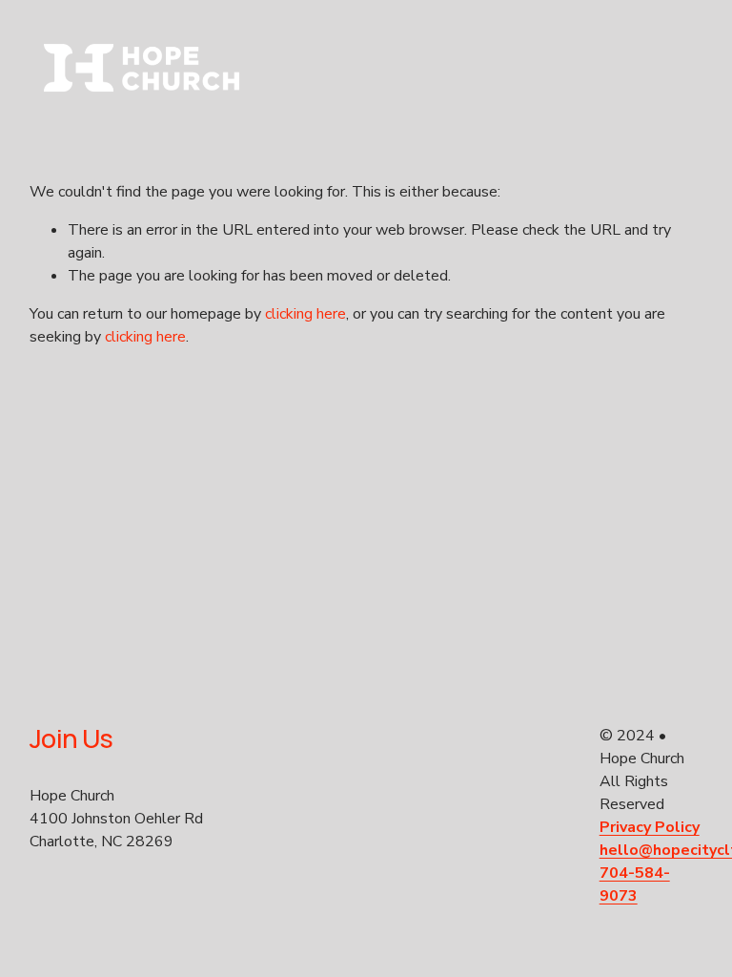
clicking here (305, 313)
